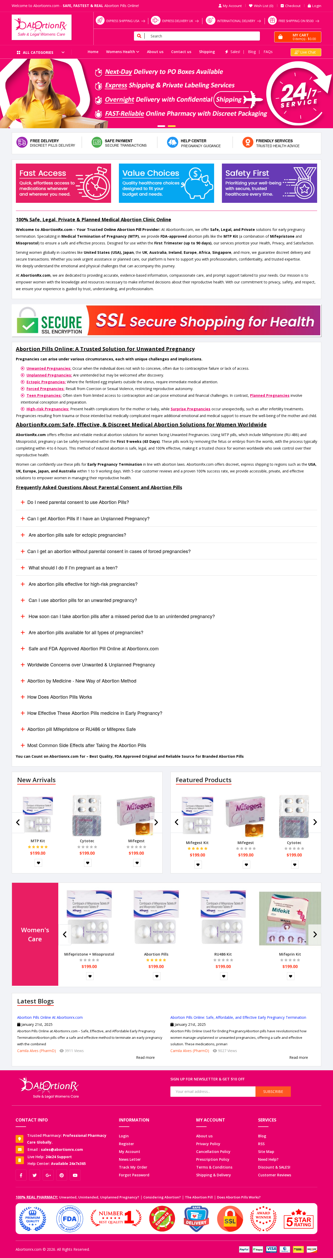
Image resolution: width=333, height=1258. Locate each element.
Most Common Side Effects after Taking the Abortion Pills (86, 745)
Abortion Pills (156, 954)
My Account (129, 1151)
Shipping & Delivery (213, 1174)
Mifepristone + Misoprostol (89, 954)
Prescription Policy (212, 1159)
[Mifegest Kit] (197, 816)
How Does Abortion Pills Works (59, 696)
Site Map (266, 1151)
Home (93, 51)
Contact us (181, 51)
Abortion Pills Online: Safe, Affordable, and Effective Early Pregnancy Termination (238, 1017)
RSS (261, 1143)
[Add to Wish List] (38, 863)
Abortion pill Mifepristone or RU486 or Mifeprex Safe (81, 728)
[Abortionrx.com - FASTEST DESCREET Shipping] (166, 93)
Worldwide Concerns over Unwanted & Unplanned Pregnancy (91, 664)
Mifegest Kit (197, 842)
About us (155, 51)
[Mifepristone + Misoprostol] (89, 918)
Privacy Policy (208, 1143)
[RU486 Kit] (223, 918)
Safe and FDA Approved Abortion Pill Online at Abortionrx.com (93, 648)
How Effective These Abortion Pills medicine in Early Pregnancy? (94, 712)
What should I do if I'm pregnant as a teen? (72, 567)
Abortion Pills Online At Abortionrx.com (50, 1017)
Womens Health (120, 51)
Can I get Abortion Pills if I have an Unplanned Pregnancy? (88, 518)
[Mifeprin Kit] (290, 918)
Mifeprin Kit (290, 954)
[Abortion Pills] (156, 918)
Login (124, 1135)
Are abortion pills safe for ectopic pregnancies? (76, 534)
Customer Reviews (274, 1174)
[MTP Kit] (38, 815)
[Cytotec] (87, 815)
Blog (252, 51)
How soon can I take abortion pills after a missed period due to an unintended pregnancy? (121, 616)
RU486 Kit (223, 954)
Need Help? (268, 1159)
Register (126, 1143)
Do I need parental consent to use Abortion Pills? (78, 501)
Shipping (207, 51)
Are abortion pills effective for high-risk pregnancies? (82, 583)
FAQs (268, 51)
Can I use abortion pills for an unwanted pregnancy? (82, 599)
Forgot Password (134, 1174)
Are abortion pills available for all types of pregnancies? (85, 632)
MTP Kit (38, 840)
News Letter (130, 1159)
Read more (145, 1057)
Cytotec (87, 840)
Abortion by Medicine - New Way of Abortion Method (81, 680)
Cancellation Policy (213, 1151)
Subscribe (273, 1091)
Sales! (235, 51)
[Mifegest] (136, 815)
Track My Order (133, 1167)
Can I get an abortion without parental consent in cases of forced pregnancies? (109, 551)
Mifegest (136, 840)
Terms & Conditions (214, 1167)
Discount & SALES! (274, 1167)
